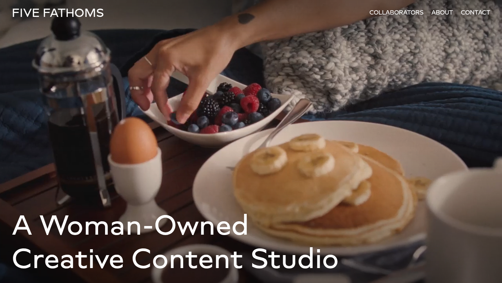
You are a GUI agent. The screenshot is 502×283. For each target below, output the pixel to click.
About (442, 12)
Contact (475, 12)
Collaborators (396, 12)
